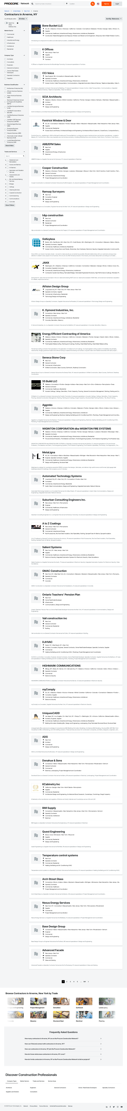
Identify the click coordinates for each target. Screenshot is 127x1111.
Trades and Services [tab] (38, 1081)
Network (25, 4)
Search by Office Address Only (12, 24)
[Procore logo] (11, 4)
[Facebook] (110, 1107)
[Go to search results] (24, 156)
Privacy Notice (33, 1106)
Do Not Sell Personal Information (58, 1106)
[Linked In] (106, 1107)
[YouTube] (122, 1107)
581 (84, 981)
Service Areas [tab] (52, 1081)
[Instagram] (117, 1107)
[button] (5, 34)
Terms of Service (43, 1106)
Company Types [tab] (11, 1081)
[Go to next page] (88, 981)
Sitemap (70, 1106)
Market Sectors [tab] (24, 1081)
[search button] (93, 4)
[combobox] (79, 3)
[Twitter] (114, 1107)
